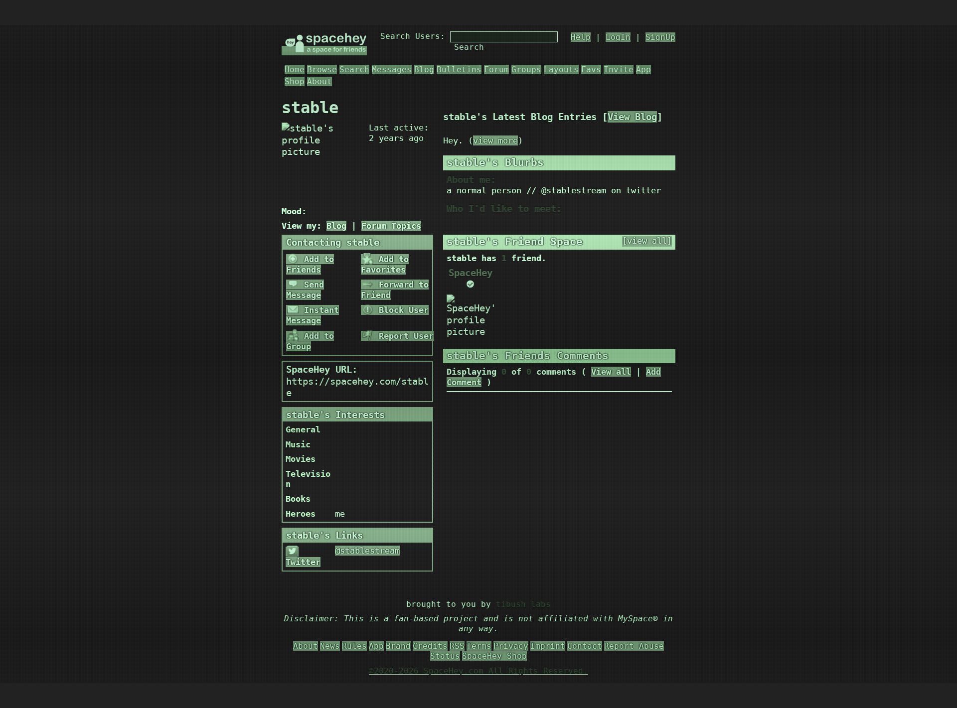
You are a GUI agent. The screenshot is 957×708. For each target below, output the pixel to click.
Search (469, 47)
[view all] (647, 241)
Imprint (547, 646)
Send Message (305, 290)
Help (581, 37)
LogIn (618, 37)
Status (445, 656)
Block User (401, 310)
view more (495, 140)
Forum (496, 69)
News (330, 646)
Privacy (510, 646)
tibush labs (523, 604)
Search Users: (412, 36)
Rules (354, 646)
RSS (457, 646)
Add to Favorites (385, 264)
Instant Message (312, 315)
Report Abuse (634, 646)
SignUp (660, 37)
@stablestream (367, 551)
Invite (619, 69)
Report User (404, 336)
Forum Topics (391, 226)
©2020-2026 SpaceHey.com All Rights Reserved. (478, 671)
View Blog (632, 117)
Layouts (561, 69)
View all (611, 372)
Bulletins (459, 69)
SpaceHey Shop (494, 656)
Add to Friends (310, 264)
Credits (430, 646)
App (643, 69)
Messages (392, 69)
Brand (398, 646)
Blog (424, 69)
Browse (322, 69)
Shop (295, 81)
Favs (591, 69)
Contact (584, 646)
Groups (526, 69)
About (319, 81)
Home (295, 69)
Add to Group (310, 341)
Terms (479, 646)
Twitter (303, 562)
